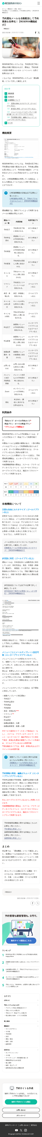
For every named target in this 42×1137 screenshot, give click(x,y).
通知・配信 (9, 1039)
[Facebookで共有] (35, 32)
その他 (8, 1031)
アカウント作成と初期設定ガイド (16, 1008)
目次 (6, 89)
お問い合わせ (24, 1125)
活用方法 (7, 1050)
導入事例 (7, 1021)
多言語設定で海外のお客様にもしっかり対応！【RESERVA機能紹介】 (20, 592)
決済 (7, 1036)
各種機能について (12, 100)
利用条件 (9, 97)
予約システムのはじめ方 (11, 1005)
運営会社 (34, 1125)
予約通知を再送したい (13, 829)
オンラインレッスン (12, 1052)
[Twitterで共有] (39, 32)
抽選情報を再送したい (13, 838)
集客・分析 (9, 1041)
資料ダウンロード (11, 1125)
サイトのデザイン (11, 1029)
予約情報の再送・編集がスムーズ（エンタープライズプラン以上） (22, 118)
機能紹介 (7, 1026)
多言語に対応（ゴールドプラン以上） (22, 109)
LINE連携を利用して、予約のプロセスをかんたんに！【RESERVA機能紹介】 (24, 201)
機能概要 (9, 93)
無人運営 (8, 1063)
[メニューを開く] (38, 3)
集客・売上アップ (11, 1065)
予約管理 (8, 1034)
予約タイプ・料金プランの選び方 (16, 1013)
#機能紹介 (6, 28)
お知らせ (7, 1000)
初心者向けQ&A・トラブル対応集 (16, 1015)
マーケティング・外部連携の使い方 (17, 1058)
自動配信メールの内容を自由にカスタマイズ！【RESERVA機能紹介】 (20, 549)
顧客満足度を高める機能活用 (15, 1068)
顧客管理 (8, 1044)
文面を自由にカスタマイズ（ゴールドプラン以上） (22, 105)
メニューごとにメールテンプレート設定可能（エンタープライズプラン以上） (22, 113)
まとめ (8, 123)
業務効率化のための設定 (13, 1060)
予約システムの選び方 (13, 1010)
